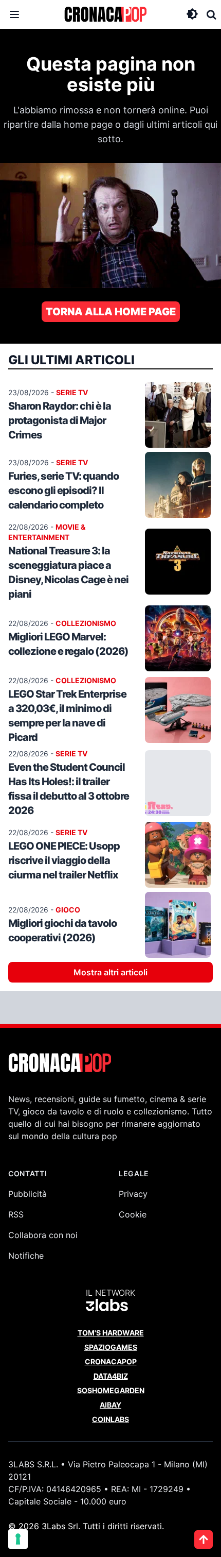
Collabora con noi (43, 1235)
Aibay (110, 1404)
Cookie (132, 1214)
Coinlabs (110, 1419)
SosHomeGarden (110, 1390)
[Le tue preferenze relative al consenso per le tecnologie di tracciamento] (18, 1539)
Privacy (133, 1194)
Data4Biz (111, 1376)
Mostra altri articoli (110, 972)
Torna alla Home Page (111, 312)
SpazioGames (110, 1347)
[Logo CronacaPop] (105, 14)
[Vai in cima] (203, 1539)
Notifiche (26, 1255)
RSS (16, 1214)
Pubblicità (27, 1194)
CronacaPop (111, 1361)
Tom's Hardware (111, 1332)
